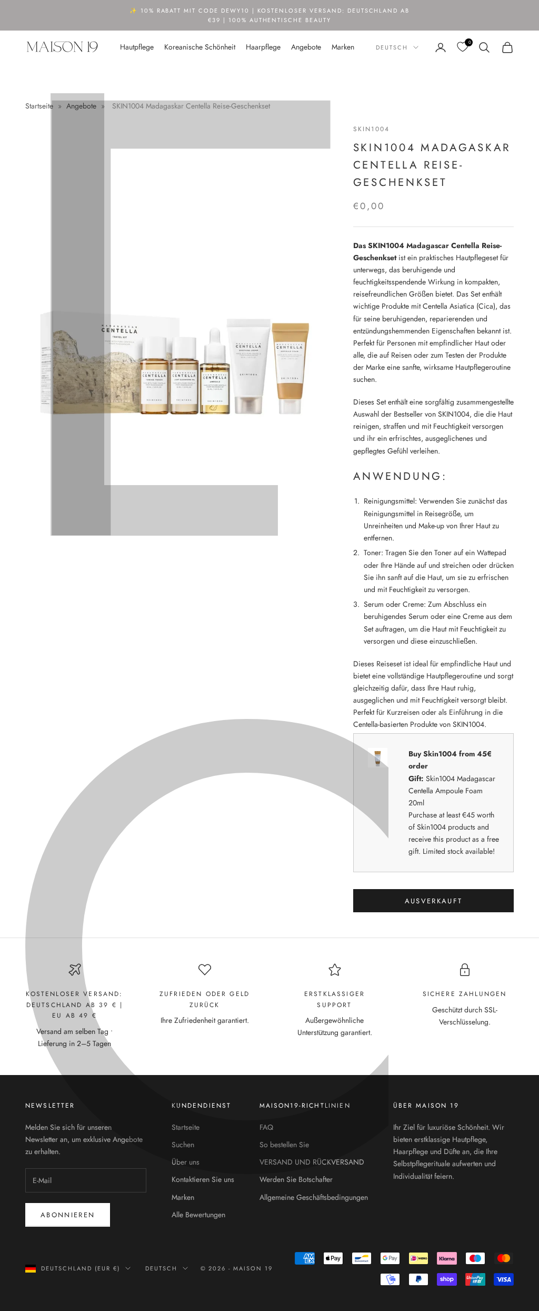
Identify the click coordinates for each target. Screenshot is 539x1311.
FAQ (266, 1127)
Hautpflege (137, 47)
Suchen (183, 1144)
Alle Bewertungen (198, 1214)
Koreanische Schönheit (199, 47)
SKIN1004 (371, 129)
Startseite (40, 106)
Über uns (185, 1162)
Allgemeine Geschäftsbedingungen (313, 1197)
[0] (462, 47)
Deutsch (392, 47)
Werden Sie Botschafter (296, 1179)
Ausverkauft (434, 901)
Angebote (306, 47)
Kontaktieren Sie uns (203, 1179)
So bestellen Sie (284, 1144)
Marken (343, 47)
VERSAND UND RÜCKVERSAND (311, 1162)
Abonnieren (68, 1215)
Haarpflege (263, 47)
